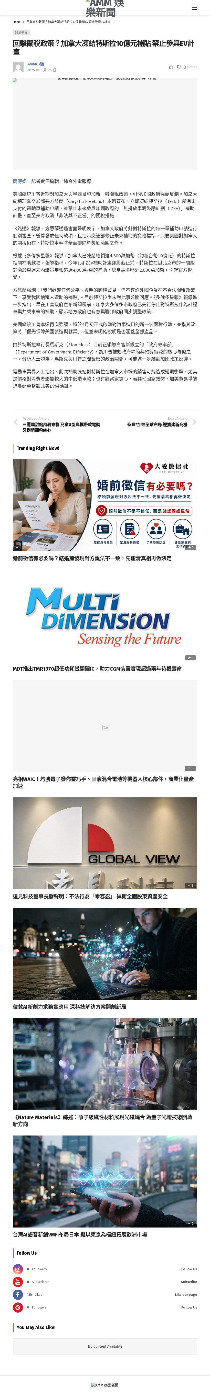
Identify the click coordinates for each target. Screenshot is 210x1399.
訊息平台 (21, 32)
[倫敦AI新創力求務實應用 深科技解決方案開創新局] (105, 954)
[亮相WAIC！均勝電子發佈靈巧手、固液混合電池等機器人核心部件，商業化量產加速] (105, 726)
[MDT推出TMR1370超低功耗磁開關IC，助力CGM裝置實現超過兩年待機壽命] (105, 616)
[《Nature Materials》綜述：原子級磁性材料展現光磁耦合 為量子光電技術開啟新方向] (105, 1064)
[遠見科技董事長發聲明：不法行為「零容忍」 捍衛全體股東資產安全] (105, 843)
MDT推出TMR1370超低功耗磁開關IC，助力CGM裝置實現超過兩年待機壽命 (97, 669)
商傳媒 (20, 181)
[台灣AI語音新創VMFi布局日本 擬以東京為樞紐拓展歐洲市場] (105, 1182)
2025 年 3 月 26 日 (41, 70)
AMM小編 (35, 64)
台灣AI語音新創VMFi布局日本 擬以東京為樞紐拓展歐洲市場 (80, 1235)
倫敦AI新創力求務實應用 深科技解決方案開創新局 (69, 1007)
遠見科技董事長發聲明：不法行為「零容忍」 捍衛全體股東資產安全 (90, 896)
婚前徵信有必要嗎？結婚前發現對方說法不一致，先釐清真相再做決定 (92, 558)
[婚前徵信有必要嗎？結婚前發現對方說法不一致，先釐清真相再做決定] (105, 505)
